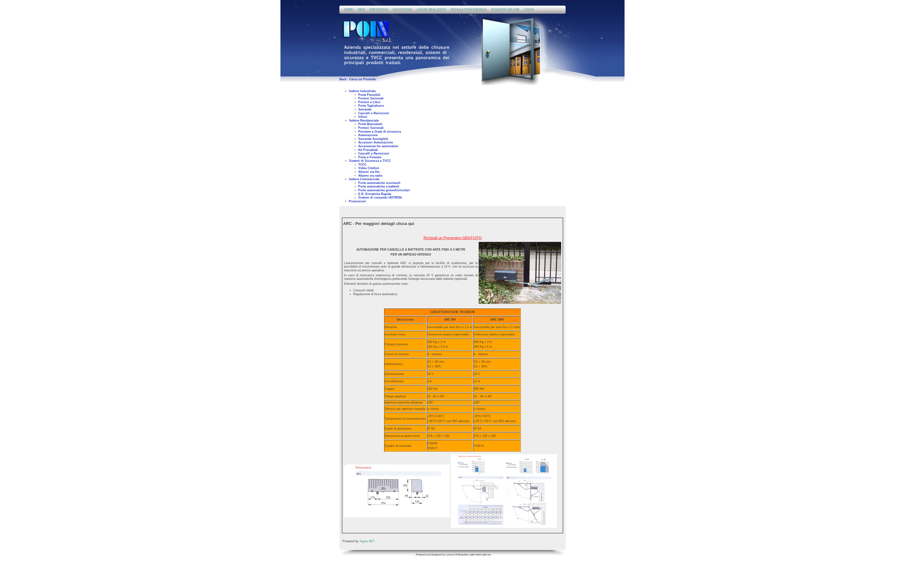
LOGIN (529, 9)
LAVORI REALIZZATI (431, 9)
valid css (486, 554)
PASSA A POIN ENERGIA (469, 9)
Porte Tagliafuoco (371, 105)
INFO (361, 9)
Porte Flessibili (369, 95)
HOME (348, 9)
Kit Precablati (368, 150)
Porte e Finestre (369, 157)
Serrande (364, 109)
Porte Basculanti (370, 124)
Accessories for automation (378, 146)
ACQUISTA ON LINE (505, 9)
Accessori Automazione (375, 142)
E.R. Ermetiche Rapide (374, 194)
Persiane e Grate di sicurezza (379, 131)
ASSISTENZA (402, 9)
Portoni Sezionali (371, 98)
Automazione (368, 135)
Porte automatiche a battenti (378, 186)
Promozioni (357, 201)
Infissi (362, 116)
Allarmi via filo (369, 172)
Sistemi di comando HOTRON (380, 197)
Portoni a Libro (369, 102)
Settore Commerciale (364, 179)
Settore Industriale (362, 91)
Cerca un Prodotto (362, 79)
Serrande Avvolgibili (373, 139)
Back (342, 79)
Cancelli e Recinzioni (373, 113)
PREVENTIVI (379, 9)
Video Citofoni (368, 168)
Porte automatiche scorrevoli (379, 183)
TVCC (362, 164)
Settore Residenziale (364, 120)
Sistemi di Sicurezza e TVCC (370, 161)
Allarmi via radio (370, 175)
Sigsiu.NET (367, 541)
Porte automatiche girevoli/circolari (384, 190)
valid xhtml (475, 554)
